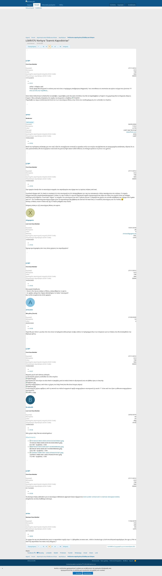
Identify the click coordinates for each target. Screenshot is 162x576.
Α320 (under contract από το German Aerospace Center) (101, 497)
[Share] (30, 81)
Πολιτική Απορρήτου (116, 561)
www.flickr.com (131, 132)
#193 (31, 186)
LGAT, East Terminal (130, 130)
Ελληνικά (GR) (31, 561)
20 (49, 46)
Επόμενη (65, 46)
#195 (31, 286)
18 (43, 46)
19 (46, 46)
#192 (31, 143)
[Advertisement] (81, 23)
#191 (31, 83)
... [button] (40, 46)
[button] (56, 5)
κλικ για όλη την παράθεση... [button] (39, 90)
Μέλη (61, 5)
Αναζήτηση (38, 8)
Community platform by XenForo (81, 564)
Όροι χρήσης (104, 561)
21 (52, 46)
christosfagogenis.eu (129, 233)
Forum (36, 5)
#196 (31, 328)
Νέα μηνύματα (30, 8)
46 (60, 46)
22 (55, 46)
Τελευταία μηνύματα (48, 5)
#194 (31, 245)
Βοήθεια (125, 561)
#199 (31, 493)
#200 (31, 536)
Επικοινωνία (95, 561)
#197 (31, 371)
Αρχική (29, 5)
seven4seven (30, 43)
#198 (31, 430)
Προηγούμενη (32, 46)
